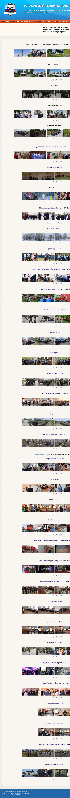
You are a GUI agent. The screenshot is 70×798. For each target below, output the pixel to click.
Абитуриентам (60, 21)
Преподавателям (44, 21)
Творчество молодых (42, 455)
